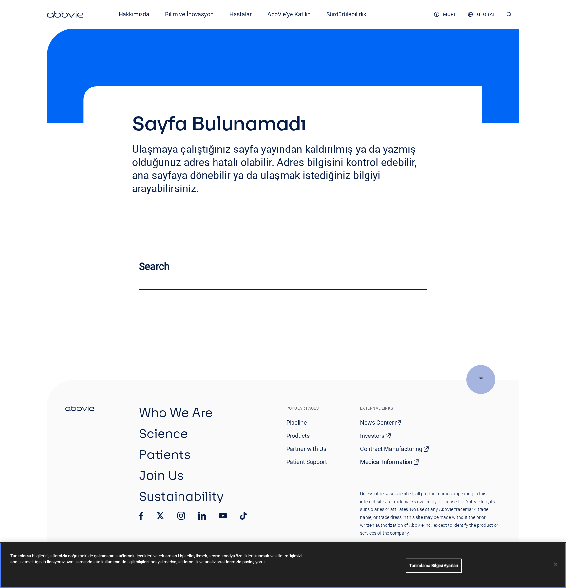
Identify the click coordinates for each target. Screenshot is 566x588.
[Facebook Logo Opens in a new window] (141, 516)
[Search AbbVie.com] (509, 14)
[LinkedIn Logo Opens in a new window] (202, 516)
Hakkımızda (134, 14)
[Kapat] (555, 564)
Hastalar (240, 14)
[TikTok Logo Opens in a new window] (243, 516)
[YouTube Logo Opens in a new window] (223, 516)
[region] (283, 565)
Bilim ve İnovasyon (189, 14)
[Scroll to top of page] (480, 379)
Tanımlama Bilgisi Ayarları (433, 565)
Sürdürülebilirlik (346, 14)
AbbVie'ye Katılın (289, 14)
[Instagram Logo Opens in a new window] (181, 516)
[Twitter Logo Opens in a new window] (160, 515)
